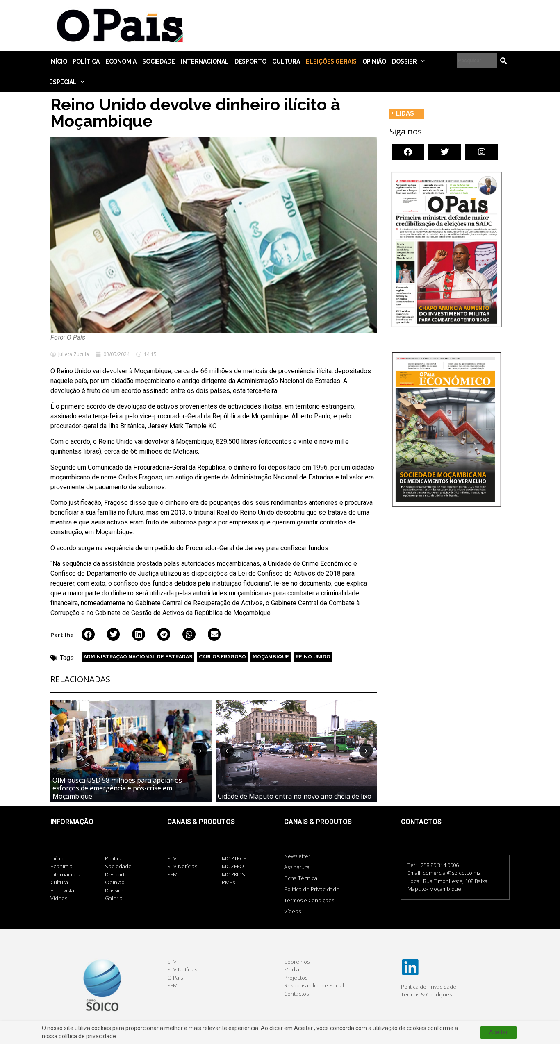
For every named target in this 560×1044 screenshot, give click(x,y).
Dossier (404, 61)
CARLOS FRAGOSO (222, 657)
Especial (63, 82)
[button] (88, 634)
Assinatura (297, 867)
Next (200, 751)
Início (58, 61)
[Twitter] (444, 152)
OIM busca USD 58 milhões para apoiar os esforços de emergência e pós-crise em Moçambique (117, 788)
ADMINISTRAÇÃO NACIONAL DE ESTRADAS (138, 657)
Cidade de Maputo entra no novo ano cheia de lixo (294, 796)
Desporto (250, 61)
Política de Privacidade (311, 889)
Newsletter (297, 856)
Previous (61, 751)
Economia (121, 61)
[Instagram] (481, 152)
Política (86, 61)
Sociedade (158, 61)
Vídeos (292, 911)
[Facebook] (408, 152)
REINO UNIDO (313, 657)
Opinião (374, 61)
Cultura (286, 61)
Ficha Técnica (300, 878)
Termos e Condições (309, 900)
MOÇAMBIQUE (271, 657)
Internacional (205, 61)
